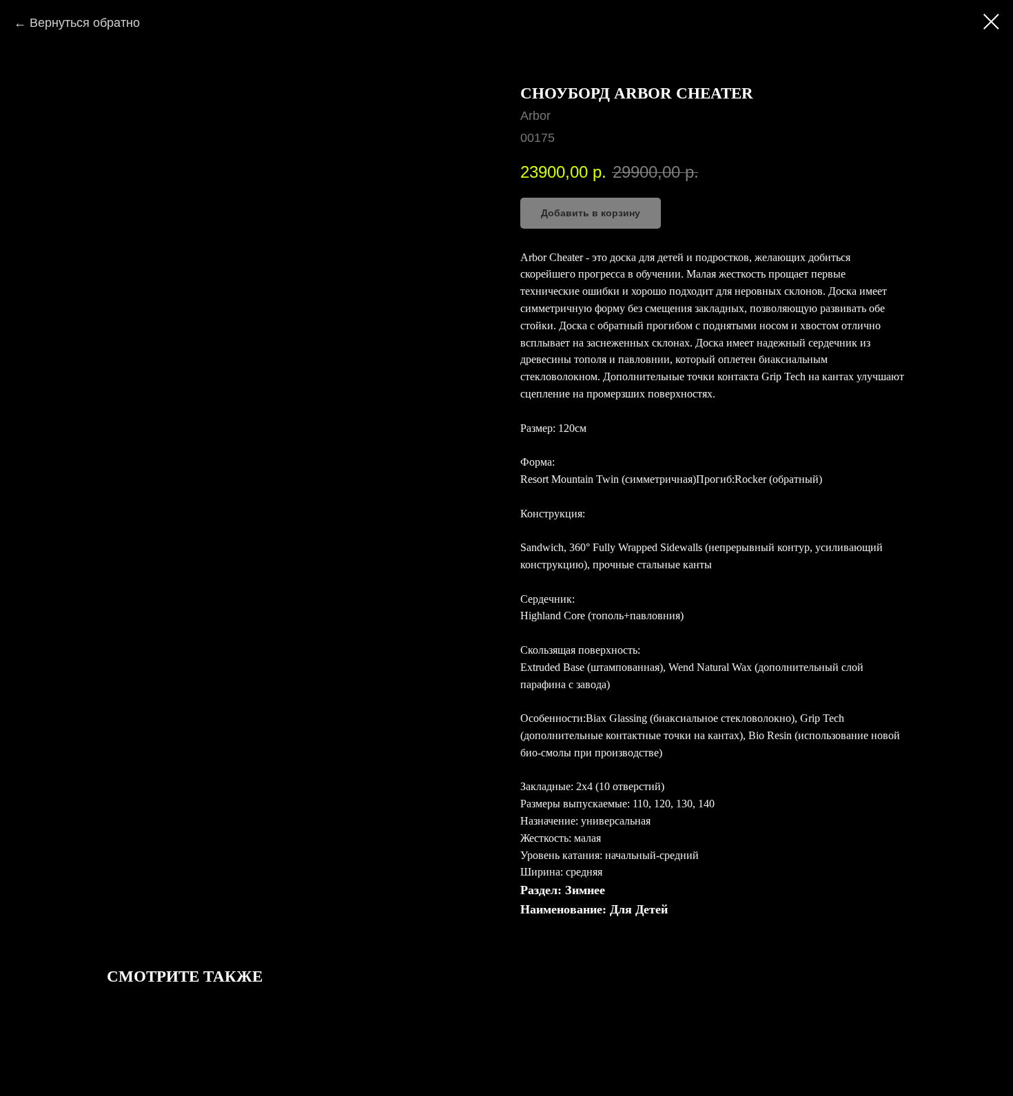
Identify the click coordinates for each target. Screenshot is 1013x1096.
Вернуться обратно (85, 23)
